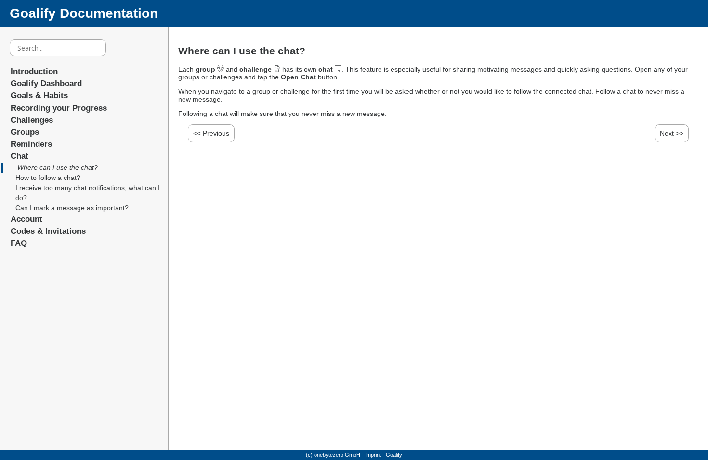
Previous (216, 133)
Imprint (373, 455)
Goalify (394, 455)
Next (667, 133)
